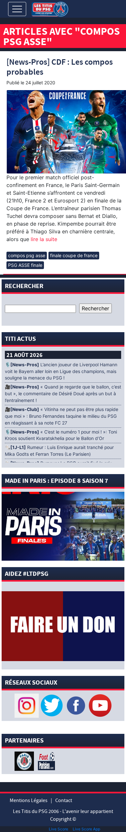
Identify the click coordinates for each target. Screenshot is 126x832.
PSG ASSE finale (25, 265)
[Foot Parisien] (45, 760)
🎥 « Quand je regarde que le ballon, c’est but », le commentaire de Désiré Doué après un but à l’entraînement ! (63, 393)
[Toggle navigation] (17, 9)
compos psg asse (26, 255)
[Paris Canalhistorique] (25, 760)
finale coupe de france (74, 255)
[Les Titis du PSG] (50, 9)
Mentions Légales (28, 800)
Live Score (58, 829)
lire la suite (43, 239)
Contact (63, 800)
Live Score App (86, 829)
